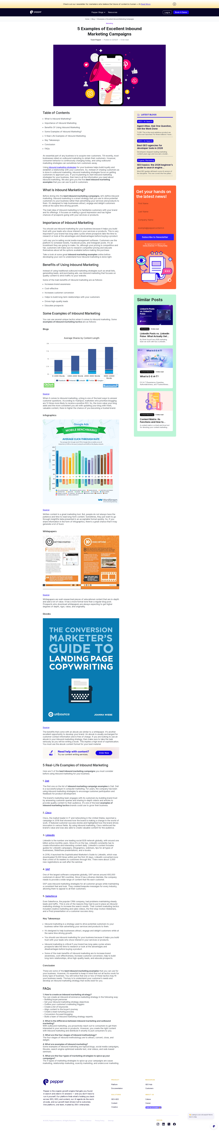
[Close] (174, 4)
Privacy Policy (162, 246)
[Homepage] (36, 12)
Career (148, 1103)
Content (114, 1103)
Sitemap (111, 1120)
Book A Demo (181, 12)
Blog (93, 19)
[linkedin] (163, 1124)
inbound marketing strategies (62, 167)
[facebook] (174, 1124)
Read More (145, 4)
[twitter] (169, 1124)
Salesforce (51, 896)
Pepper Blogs (97, 12)
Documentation (117, 1088)
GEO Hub (148, 1084)
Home (87, 19)
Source (46, 394)
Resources (112, 12)
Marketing (109, 23)
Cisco (48, 812)
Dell (47, 781)
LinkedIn (50, 835)
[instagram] (158, 1124)
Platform (114, 1084)
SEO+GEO (115, 1099)
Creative (114, 1107)
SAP (47, 869)
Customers (149, 1088)
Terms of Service (148, 246)
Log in (167, 12)
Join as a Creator (153, 1107)
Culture (148, 1099)
